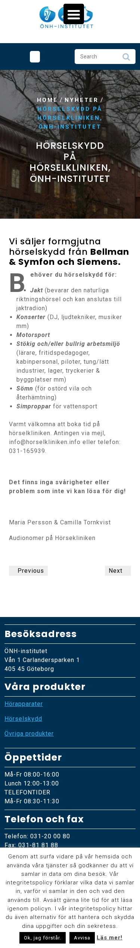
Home (47, 100)
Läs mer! (109, 937)
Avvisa (82, 938)
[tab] (35, 56)
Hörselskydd (23, 718)
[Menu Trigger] (73, 14)
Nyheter (82, 100)
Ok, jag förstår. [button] (42, 938)
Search (126, 59)
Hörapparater (23, 703)
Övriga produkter (29, 733)
